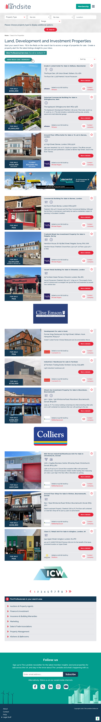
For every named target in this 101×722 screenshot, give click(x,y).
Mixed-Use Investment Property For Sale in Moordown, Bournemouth (65, 391)
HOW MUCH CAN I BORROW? (18, 60)
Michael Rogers (56, 164)
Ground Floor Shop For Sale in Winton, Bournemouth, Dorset (65, 494)
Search (51, 30)
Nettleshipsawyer (57, 420)
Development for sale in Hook (56, 331)
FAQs (5, 715)
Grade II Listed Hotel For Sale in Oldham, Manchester (65, 66)
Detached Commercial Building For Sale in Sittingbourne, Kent (60, 98)
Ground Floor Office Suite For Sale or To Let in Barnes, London (65, 136)
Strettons (54, 557)
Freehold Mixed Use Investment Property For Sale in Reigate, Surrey (64, 235)
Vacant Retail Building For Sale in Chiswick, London (64, 270)
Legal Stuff (7, 717)
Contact (6, 712)
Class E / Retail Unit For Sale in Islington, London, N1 (65, 531)
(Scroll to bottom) (25, 53)
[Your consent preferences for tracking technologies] (97, 718)
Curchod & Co (56, 353)
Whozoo (54, 89)
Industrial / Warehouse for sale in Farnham (61, 362)
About (5, 709)
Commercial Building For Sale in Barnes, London (63, 198)
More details (86, 80)
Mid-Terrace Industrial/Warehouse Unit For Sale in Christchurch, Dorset (63, 455)
